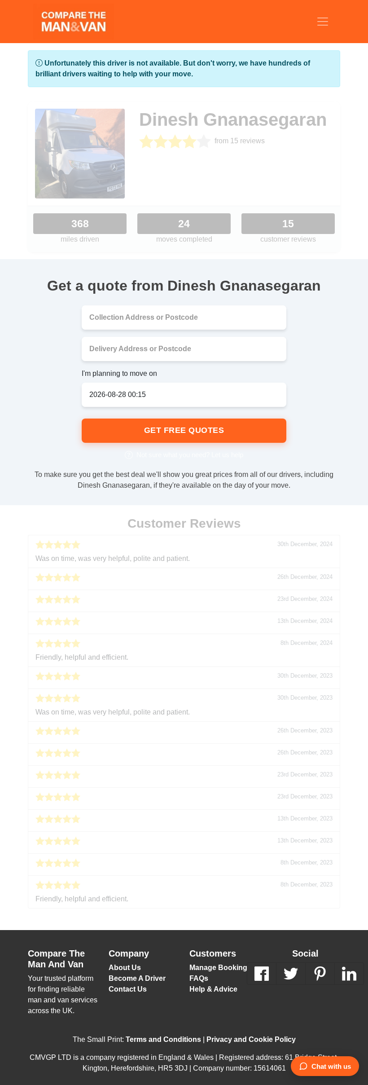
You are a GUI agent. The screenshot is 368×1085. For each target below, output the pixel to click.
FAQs (198, 978)
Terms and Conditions (165, 1039)
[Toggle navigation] (323, 21)
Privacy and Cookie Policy (245, 1039)
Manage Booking (215, 967)
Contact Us (126, 988)
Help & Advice (212, 988)
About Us (123, 967)
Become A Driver (136, 978)
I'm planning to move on (119, 373)
